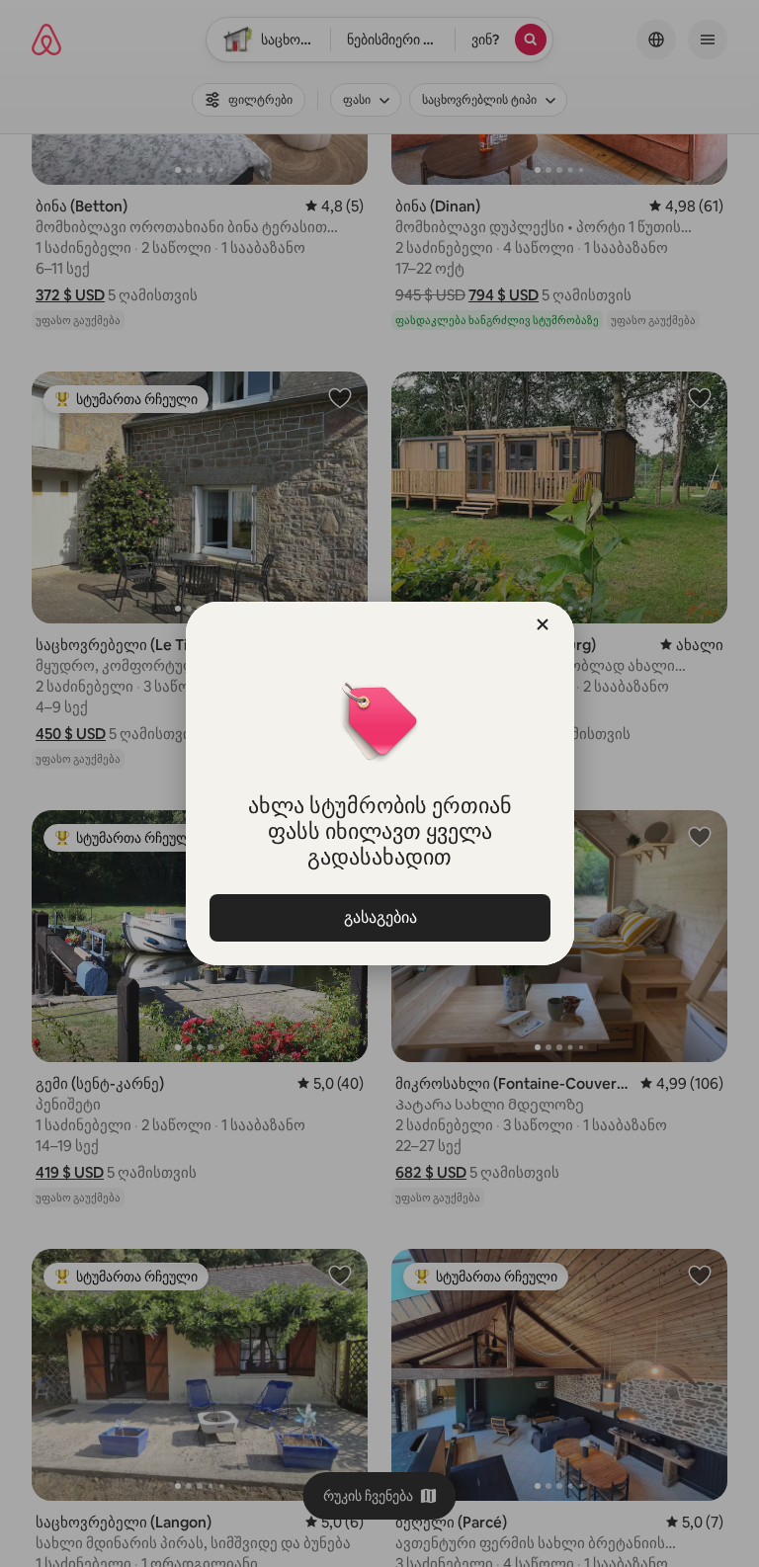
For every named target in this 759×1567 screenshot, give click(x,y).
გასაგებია (379, 917)
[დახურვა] (542, 624)
